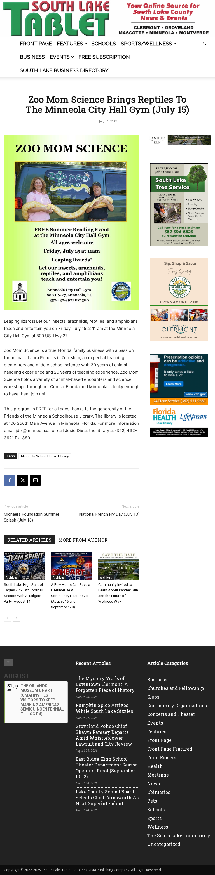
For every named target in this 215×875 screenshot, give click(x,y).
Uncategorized (163, 844)
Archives (12, 577)
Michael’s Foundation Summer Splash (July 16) (31, 517)
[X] (22, 480)
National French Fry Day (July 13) (109, 514)
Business (32, 57)
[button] (204, 43)
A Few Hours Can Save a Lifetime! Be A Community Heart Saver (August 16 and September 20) (70, 595)
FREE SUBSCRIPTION (104, 57)
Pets (152, 801)
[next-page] (16, 618)
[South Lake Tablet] (107, 18)
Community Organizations (177, 705)
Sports (154, 818)
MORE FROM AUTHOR (83, 540)
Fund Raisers (161, 757)
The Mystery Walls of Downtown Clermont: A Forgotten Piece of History (105, 684)
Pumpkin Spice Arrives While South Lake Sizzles (104, 708)
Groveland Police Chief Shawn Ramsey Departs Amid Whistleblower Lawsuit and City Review (104, 735)
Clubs (153, 697)
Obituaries (158, 792)
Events (60, 57)
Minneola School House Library (45, 456)
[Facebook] (9, 480)
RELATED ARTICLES (29, 540)
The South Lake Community (178, 835)
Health (155, 766)
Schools (104, 43)
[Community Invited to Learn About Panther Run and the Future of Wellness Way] (118, 566)
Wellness (157, 827)
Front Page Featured (169, 749)
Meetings (158, 775)
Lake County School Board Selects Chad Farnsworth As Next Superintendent (107, 797)
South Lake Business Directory (64, 70)
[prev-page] (7, 618)
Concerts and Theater (171, 714)
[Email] (35, 480)
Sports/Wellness (146, 43)
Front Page (36, 43)
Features (70, 43)
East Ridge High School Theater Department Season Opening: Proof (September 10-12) (107, 767)
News (153, 783)
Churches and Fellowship (175, 688)
